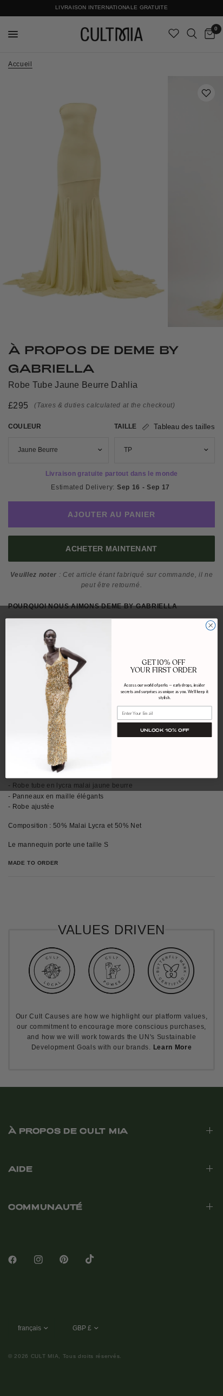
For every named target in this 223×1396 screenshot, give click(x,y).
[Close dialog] (210, 625)
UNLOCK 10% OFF (164, 729)
